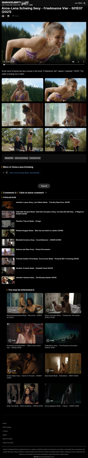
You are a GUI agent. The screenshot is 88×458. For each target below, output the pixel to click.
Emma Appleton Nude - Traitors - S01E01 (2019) (62, 406)
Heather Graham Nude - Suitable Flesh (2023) (34, 268)
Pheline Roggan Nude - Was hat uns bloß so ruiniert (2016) (39, 231)
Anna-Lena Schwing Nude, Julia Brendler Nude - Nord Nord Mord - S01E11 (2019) (26, 173)
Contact (5, 431)
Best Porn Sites (7, 439)
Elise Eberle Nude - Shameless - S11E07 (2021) (61, 376)
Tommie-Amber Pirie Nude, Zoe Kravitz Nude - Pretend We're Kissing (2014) (47, 259)
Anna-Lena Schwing (21, 158)
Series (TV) (9, 158)
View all (44, 186)
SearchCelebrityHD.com (46, 457)
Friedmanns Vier (35, 158)
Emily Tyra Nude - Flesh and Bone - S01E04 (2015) (25, 406)
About (5, 423)
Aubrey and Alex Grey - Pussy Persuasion (33, 249)
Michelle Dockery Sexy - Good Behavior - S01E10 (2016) (38, 240)
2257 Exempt (7, 427)
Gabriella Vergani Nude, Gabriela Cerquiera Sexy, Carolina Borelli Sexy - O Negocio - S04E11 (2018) (50, 213)
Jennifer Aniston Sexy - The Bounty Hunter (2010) (36, 277)
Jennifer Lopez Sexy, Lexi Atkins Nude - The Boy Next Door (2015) (43, 202)
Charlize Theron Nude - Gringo (28, 221)
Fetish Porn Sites (8, 442)
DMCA (5, 435)
